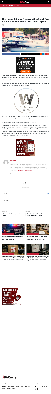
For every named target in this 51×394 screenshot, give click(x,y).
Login (48, 193)
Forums (17, 386)
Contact (13, 388)
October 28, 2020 (15, 25)
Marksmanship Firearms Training (25, 170)
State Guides (4, 386)
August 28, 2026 (5, 260)
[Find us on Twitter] (42, 386)
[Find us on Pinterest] (35, 389)
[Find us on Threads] (37, 389)
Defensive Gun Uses (12, 16)
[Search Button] (48, 2)
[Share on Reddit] (41, 54)
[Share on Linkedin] (43, 54)
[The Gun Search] (25, 65)
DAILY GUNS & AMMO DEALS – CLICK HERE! (12, 5)
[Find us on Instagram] (39, 386)
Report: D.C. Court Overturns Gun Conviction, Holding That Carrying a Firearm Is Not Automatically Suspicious (12, 238)
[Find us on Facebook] (37, 386)
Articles (6, 16)
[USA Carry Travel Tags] (25, 147)
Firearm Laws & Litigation (8, 234)
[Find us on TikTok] (47, 386)
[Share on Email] (48, 54)
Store (26, 386)
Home (3, 16)
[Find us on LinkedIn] (44, 386)
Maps (9, 386)
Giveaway (3, 388)
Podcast (21, 386)
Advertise (8, 388)
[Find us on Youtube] (35, 386)
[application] (25, 100)
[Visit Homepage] (25, 2)
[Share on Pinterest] (46, 54)
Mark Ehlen (8, 25)
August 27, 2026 (30, 262)
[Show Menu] (2, 2)
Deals (29, 386)
